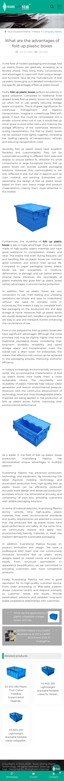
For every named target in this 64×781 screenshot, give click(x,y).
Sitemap (45, 766)
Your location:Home (19, 31)
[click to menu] (59, 6)
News (36, 31)
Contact (53, 777)
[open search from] (52, 6)
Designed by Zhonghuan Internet (29, 769)
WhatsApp (12, 777)
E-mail (33, 777)
